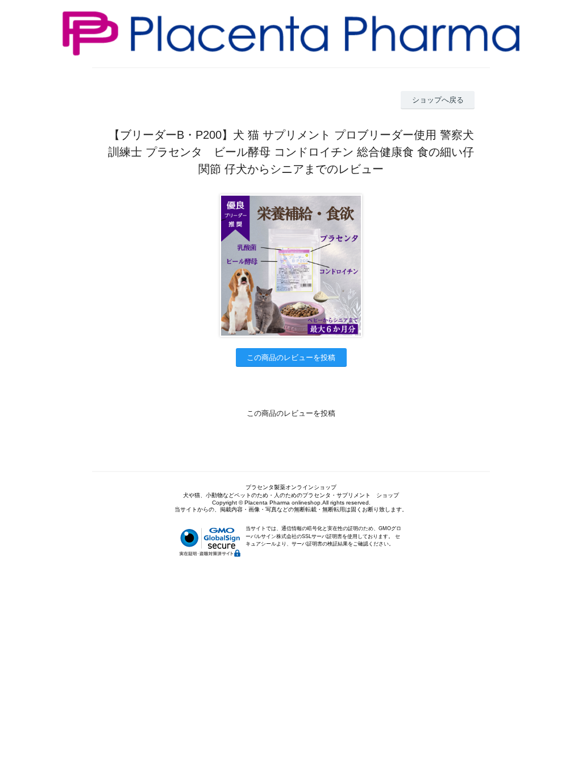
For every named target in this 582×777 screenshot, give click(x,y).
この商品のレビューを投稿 (291, 357)
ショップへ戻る (438, 100)
